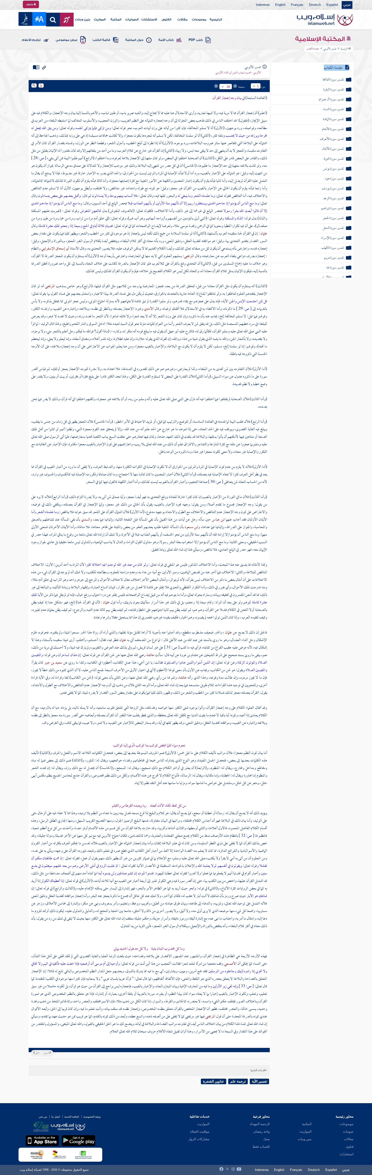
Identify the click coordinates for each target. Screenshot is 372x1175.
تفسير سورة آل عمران (331, 99)
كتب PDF (196, 40)
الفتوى (166, 19)
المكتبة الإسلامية (320, 38)
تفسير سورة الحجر (333, 218)
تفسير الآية (259, 1081)
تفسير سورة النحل (333, 228)
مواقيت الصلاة (199, 1131)
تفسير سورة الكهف (332, 248)
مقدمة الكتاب (333, 68)
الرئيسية (216, 19)
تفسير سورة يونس (333, 169)
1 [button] (258, 86)
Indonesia (263, 5)
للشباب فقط (261, 1146)
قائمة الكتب (101, 40)
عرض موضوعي (67, 40)
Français (297, 5)
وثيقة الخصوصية (92, 1116)
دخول (30, 4)
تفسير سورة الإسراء (332, 238)
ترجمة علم (238, 1081)
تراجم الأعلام (31, 40)
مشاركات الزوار (198, 1139)
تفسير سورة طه (335, 268)
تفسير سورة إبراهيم (332, 208)
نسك (266, 1139)
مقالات (182, 19)
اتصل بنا (55, 1116)
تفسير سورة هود (334, 179)
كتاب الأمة (166, 40)
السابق (46, 1053)
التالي (37, 1053)
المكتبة (115, 19)
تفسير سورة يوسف (333, 188)
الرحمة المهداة (260, 1124)
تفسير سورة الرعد (333, 198)
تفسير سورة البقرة (333, 89)
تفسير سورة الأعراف (332, 139)
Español (332, 5)
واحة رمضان (261, 1131)
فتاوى (349, 1146)
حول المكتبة (134, 40)
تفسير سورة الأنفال (333, 149)
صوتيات (348, 1131)
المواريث (99, 19)
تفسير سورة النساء (333, 109)
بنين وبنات (82, 19)
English (280, 5)
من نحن (43, 1116)
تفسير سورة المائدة (333, 119)
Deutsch (315, 5)
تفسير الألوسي (329, 49)
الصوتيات (131, 19)
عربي (347, 5)
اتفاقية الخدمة (71, 1116)
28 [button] (228, 86)
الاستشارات (149, 19)
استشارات (346, 1154)
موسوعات (199, 19)
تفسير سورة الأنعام (333, 129)
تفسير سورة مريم (334, 258)
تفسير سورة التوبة (334, 159)
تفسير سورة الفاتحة (333, 80)
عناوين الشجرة (213, 1081)
